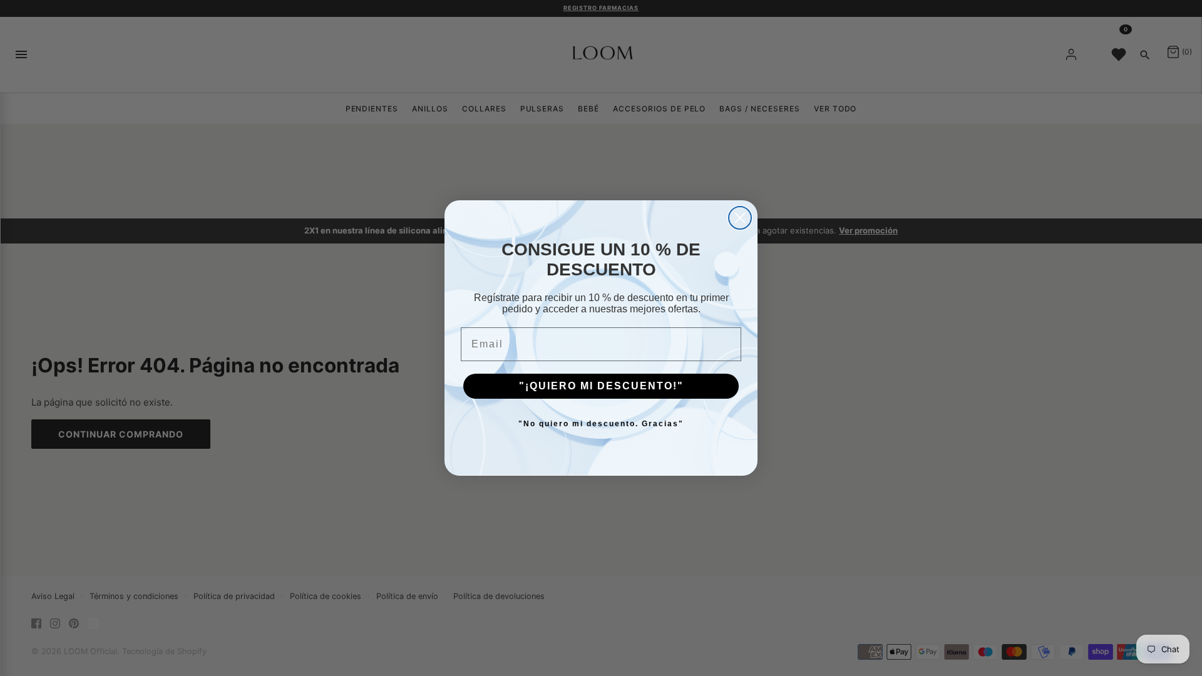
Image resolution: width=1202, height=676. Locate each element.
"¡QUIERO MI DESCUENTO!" (601, 386)
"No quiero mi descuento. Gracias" (601, 423)
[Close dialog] (740, 218)
